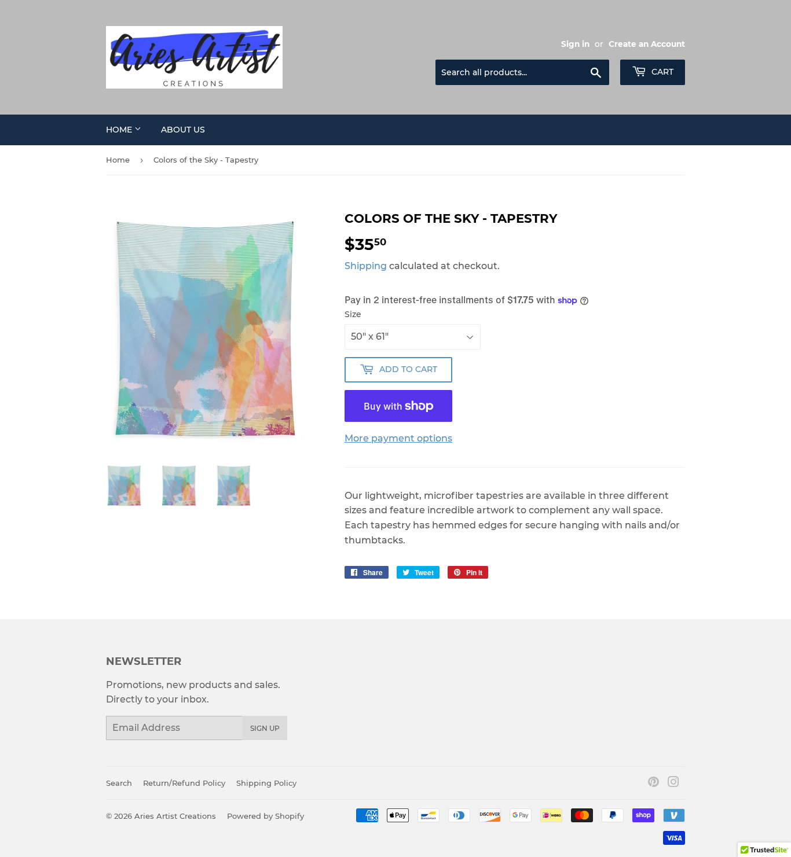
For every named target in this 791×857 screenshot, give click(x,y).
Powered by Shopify (265, 816)
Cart (661, 72)
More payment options (398, 438)
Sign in (575, 44)
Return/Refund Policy (184, 783)
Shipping (366, 265)
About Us (183, 129)
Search (119, 783)
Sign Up (265, 728)
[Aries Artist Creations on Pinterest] (653, 783)
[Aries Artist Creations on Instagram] (673, 783)
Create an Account (647, 44)
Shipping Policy (266, 783)
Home (120, 129)
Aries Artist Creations (175, 816)
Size (353, 314)
